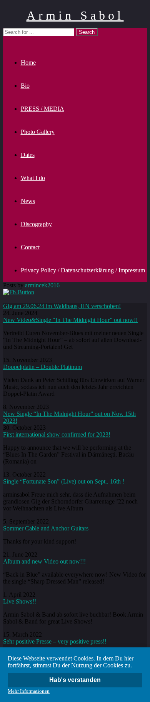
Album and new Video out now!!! (44, 561)
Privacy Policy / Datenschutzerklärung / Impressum (83, 270)
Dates (28, 155)
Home (28, 62)
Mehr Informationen (29, 691)
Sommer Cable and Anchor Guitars (45, 528)
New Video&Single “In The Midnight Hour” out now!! (70, 320)
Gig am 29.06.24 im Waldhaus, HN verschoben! (62, 306)
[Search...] (8, 39)
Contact (30, 247)
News (28, 201)
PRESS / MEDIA (42, 108)
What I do (33, 178)
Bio (25, 85)
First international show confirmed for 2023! (56, 434)
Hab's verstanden (75, 680)
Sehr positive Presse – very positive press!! (55, 641)
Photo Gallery (38, 131)
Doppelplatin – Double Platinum (42, 367)
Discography (36, 224)
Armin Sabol (75, 15)
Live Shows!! (19, 601)
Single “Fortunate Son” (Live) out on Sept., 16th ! (63, 481)
